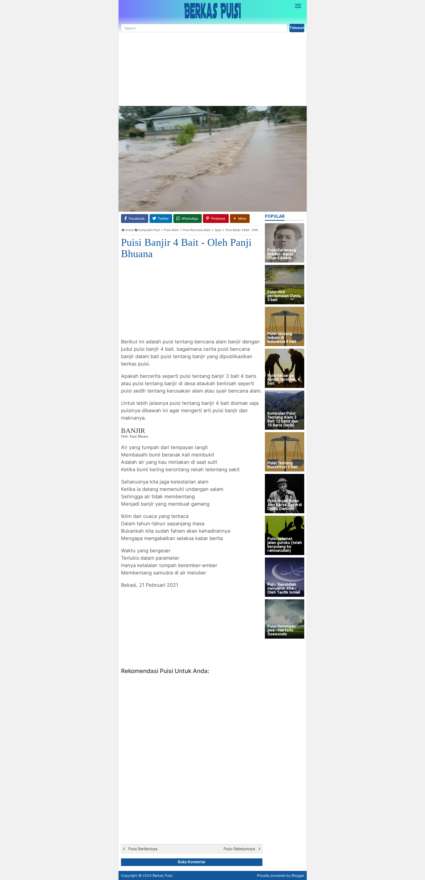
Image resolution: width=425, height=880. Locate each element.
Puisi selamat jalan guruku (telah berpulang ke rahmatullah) (284, 545)
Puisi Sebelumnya (239, 849)
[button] (240, 218)
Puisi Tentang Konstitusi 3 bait (282, 465)
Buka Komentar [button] (192, 862)
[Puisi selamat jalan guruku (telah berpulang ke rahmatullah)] (284, 535)
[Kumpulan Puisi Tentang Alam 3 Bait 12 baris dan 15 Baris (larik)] (284, 410)
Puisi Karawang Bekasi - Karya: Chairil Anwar (281, 254)
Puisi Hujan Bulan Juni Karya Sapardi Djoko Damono (284, 505)
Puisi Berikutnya (142, 849)
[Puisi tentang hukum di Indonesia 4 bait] (284, 326)
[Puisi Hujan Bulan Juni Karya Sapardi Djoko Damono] (284, 493)
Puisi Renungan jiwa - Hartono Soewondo (281, 630)
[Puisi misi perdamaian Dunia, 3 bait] (284, 284)
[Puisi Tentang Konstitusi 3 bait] (284, 451)
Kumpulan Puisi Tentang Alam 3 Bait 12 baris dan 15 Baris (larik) (282, 419)
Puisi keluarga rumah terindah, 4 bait (283, 380)
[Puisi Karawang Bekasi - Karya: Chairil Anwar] (284, 243)
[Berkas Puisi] (212, 10)
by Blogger (295, 875)
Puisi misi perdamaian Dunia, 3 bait (284, 296)
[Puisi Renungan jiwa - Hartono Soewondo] (284, 619)
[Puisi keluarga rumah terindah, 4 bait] (284, 368)
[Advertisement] (212, 69)
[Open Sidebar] (298, 6)
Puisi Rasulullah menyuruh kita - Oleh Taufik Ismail (283, 589)
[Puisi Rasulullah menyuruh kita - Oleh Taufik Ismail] (284, 577)
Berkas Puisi (162, 875)
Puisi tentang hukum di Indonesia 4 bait (281, 338)
